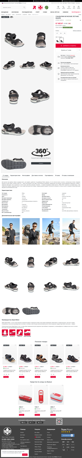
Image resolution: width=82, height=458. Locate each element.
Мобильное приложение (53, 442)
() (72, 55)
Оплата (69, 3)
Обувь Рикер (38, 446)
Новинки (65, 12)
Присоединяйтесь (67, 435)
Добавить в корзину (69, 45)
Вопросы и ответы (24, 448)
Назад (79, 14)
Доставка (65, 3)
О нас (61, 3)
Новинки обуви (38, 434)
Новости (49, 453)
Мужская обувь (38, 442)
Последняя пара (27, 12)
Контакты (78, 3)
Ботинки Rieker (38, 451)
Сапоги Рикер (38, 449)
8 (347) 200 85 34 (9, 445)
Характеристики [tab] (15, 175)
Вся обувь (37, 432)
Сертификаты (23, 446)
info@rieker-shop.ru (9, 448)
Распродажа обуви (39, 439)
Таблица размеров (77, 30)
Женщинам (4, 12)
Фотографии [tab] (26, 175)
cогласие (4, 452)
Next (79, 357)
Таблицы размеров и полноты (25, 443)
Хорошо (25, 454)
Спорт (38, 12)
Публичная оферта (51, 444)
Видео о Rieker (50, 450)
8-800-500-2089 (8, 439)
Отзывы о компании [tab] (68, 175)
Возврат (73, 3)
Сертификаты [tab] (49, 175)
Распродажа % (76, 12)
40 (22, 374)
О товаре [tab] (5, 175)
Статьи (48, 437)
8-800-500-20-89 (55, 3)
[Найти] (24, 7)
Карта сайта (50, 439)
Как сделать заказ (24, 439)
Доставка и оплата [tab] (37, 175)
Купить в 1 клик (66, 50)
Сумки (45, 12)
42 (60, 33)
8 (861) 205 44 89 (13, 447)
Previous (3, 357)
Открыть (41, 163)
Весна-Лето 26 (54, 12)
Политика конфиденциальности (52, 447)
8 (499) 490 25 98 (11, 443)
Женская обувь (38, 444)
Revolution (38, 437)
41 (57, 33)
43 (64, 33)
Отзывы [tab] (57, 175)
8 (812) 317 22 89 (15, 444)
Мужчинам (15, 12)
